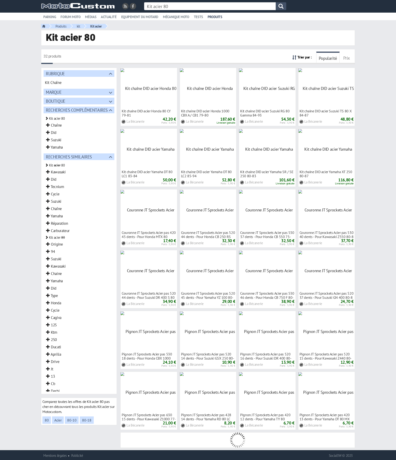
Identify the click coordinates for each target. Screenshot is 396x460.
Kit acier (96, 26)
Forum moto (70, 17)
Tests (198, 17)
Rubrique (55, 73)
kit (78, 26)
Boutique (55, 101)
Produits (215, 17)
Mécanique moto (176, 17)
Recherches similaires (69, 157)
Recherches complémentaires (77, 110)
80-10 (71, 420)
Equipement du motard (139, 17)
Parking (49, 17)
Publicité (77, 455)
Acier (57, 420)
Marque (54, 92)
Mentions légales (55, 455)
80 (47, 420)
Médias (90, 17)
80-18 (86, 420)
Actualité (109, 17)
